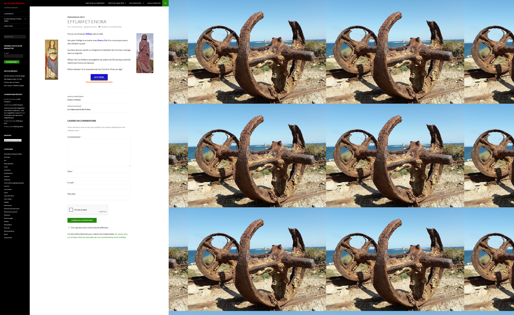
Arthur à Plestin (75, 98)
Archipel (7, 157)
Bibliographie (18, 126)
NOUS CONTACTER (154, 3)
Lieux (6, 193)
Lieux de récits (9, 196)
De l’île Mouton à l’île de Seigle (14, 76)
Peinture (7, 215)
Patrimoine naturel (10, 212)
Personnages (73, 17)
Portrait (7, 228)
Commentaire (74, 137)
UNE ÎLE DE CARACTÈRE (116, 3)
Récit (82, 17)
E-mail (71, 182)
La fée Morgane (17, 105)
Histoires (7, 180)
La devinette (9, 14)
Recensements (9, 231)
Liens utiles (8, 26)
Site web (71, 193)
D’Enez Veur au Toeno (11, 82)
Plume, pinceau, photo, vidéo (13, 20)
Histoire (7, 176)
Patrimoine (8, 205)
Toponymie (8, 238)
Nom (70, 171)
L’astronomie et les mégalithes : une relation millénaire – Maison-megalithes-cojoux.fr (14, 110)
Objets (6, 202)
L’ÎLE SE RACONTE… (135, 3)
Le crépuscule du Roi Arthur (79, 107)
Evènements (8, 173)
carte (6, 167)
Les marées (8, 189)
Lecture (6, 186)
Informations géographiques (14, 183)
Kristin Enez (91, 27)
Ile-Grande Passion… (15, 3)
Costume (7, 170)
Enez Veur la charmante (95, 3)
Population (8, 225)
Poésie (6, 221)
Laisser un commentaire (111, 27)
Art (5, 160)
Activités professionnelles (13, 154)
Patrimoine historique (11, 209)
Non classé (8, 199)
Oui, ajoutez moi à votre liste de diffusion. (90, 227)
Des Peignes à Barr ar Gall (13, 79)
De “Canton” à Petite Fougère (14, 86)
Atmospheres (8, 164)
